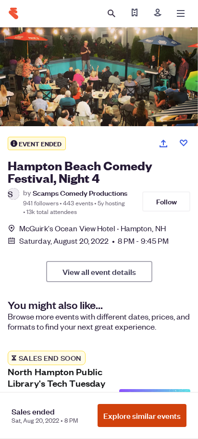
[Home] (13, 13)
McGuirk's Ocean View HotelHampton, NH (92, 228)
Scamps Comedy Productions (80, 192)
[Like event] (183, 143)
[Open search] (111, 13)
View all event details (99, 271)
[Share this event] (163, 143)
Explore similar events (142, 415)
